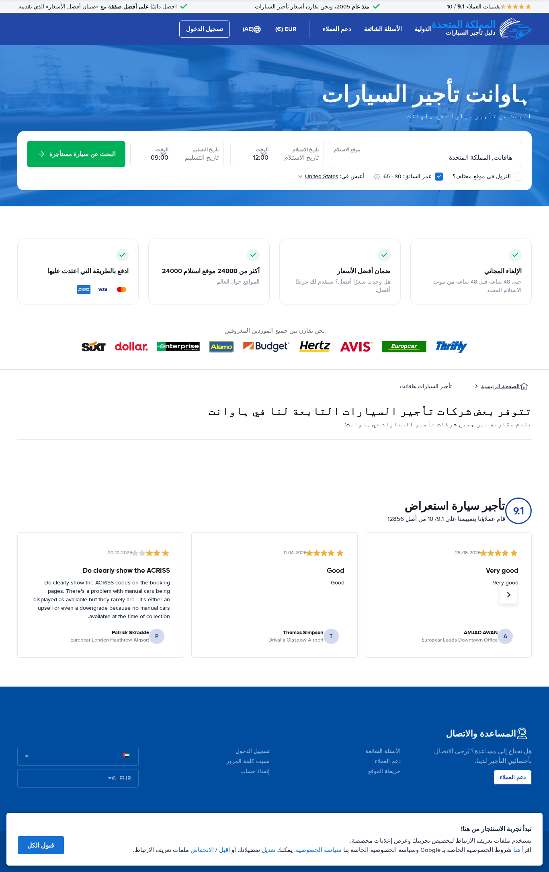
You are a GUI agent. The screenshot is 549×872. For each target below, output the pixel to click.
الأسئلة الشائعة (383, 29)
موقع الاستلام (347, 149)
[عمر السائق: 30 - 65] (439, 177)
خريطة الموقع (384, 771)
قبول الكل (40, 845)
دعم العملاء (337, 29)
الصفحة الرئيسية (500, 386)
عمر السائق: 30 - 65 (407, 176)
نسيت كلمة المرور (248, 761)
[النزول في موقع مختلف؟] (518, 177)
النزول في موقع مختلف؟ (482, 176)
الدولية (423, 29)
